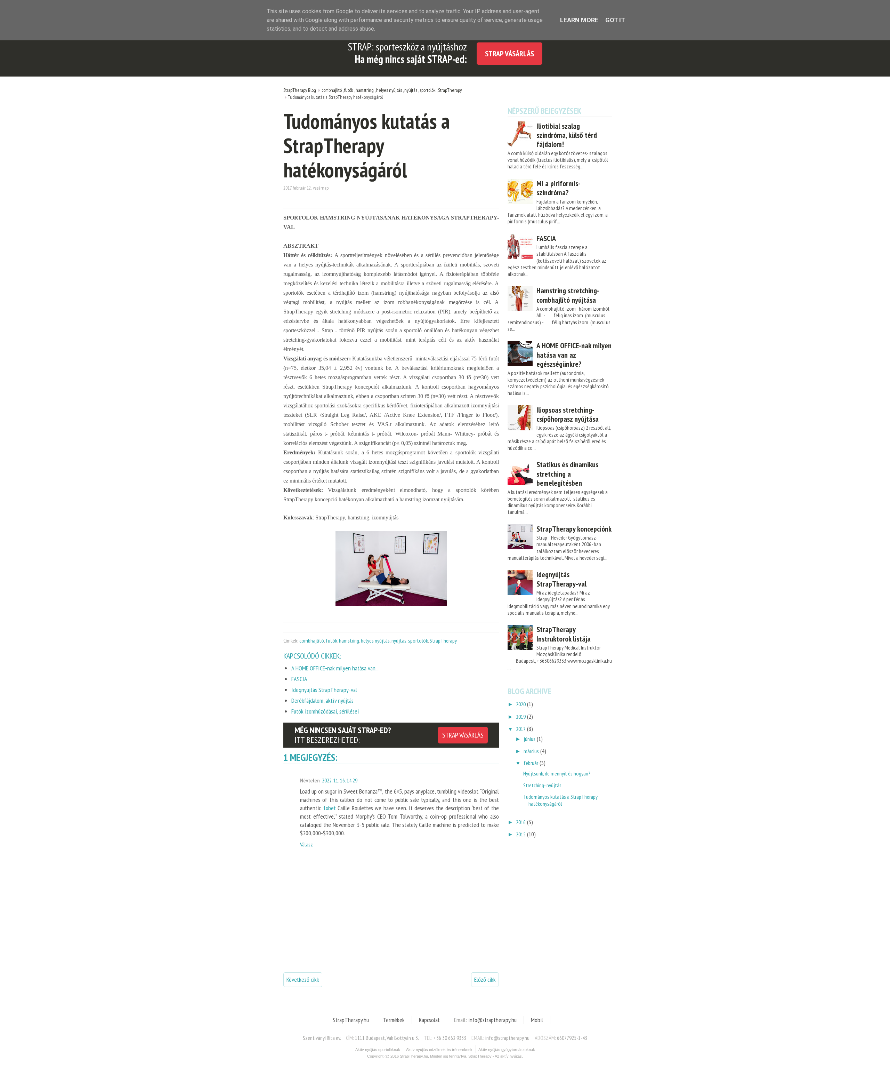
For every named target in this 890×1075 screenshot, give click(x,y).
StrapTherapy (443, 640)
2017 (521, 728)
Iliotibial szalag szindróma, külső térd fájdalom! (566, 135)
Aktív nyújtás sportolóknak (377, 1050)
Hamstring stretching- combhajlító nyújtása (567, 295)
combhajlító (311, 640)
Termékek (394, 1020)
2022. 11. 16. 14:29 (339, 780)
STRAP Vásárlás (509, 53)
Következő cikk (302, 980)
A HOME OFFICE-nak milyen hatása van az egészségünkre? (574, 355)
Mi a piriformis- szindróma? (558, 187)
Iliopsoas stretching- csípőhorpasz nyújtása (567, 414)
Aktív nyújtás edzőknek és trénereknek (439, 1050)
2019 (521, 716)
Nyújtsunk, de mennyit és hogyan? (556, 773)
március (531, 751)
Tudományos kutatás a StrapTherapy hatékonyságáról (560, 800)
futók (331, 640)
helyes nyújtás (375, 640)
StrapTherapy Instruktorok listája (563, 633)
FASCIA (546, 238)
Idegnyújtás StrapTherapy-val (561, 579)
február (531, 762)
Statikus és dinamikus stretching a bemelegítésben (567, 474)
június (529, 738)
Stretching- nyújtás (542, 785)
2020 (521, 704)
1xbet (329, 808)
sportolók (418, 640)
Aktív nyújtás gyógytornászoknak (506, 1050)
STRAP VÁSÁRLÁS (463, 735)
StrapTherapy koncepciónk (574, 529)
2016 (521, 822)
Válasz (306, 844)
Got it (615, 20)
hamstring (349, 640)
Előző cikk (485, 980)
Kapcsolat (429, 1020)
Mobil (537, 1020)
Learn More (579, 20)
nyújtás (398, 640)
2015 (521, 834)
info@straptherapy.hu (492, 1020)
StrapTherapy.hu (351, 1020)
